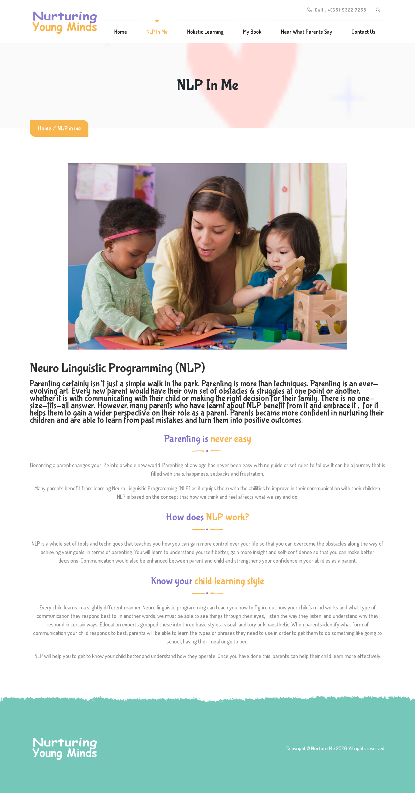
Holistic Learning (205, 31)
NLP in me (157, 31)
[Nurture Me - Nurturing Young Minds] (64, 21)
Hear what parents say (306, 31)
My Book (252, 31)
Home (120, 31)
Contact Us (364, 31)
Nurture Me (323, 748)
